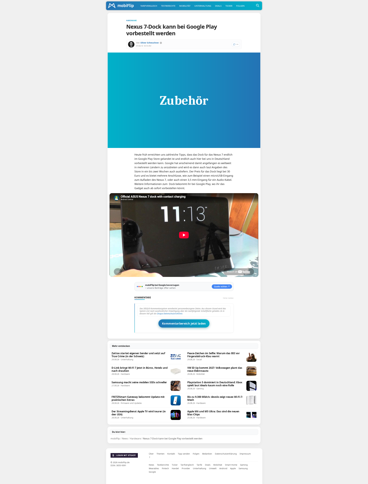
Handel (175, 468)
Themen (160, 453)
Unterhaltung (202, 5)
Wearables (154, 468)
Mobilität (184, 5)
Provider (186, 468)
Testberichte (168, 5)
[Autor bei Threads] (161, 43)
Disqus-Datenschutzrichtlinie (169, 313)
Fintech (165, 468)
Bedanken (207, 453)
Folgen (240, 5)
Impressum (245, 453)
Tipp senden (184, 453)
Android (223, 468)
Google (152, 471)
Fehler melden (228, 298)
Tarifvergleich (148, 5)
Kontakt (171, 453)
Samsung (243, 468)
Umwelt (212, 468)
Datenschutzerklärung (226, 453)
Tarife (199, 464)
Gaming (244, 464)
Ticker (228, 5)
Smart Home (231, 464)
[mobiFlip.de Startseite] (122, 6)
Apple (233, 468)
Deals (218, 5)
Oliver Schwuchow (149, 42)
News (151, 464)
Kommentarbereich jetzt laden (184, 323)
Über (151, 453)
